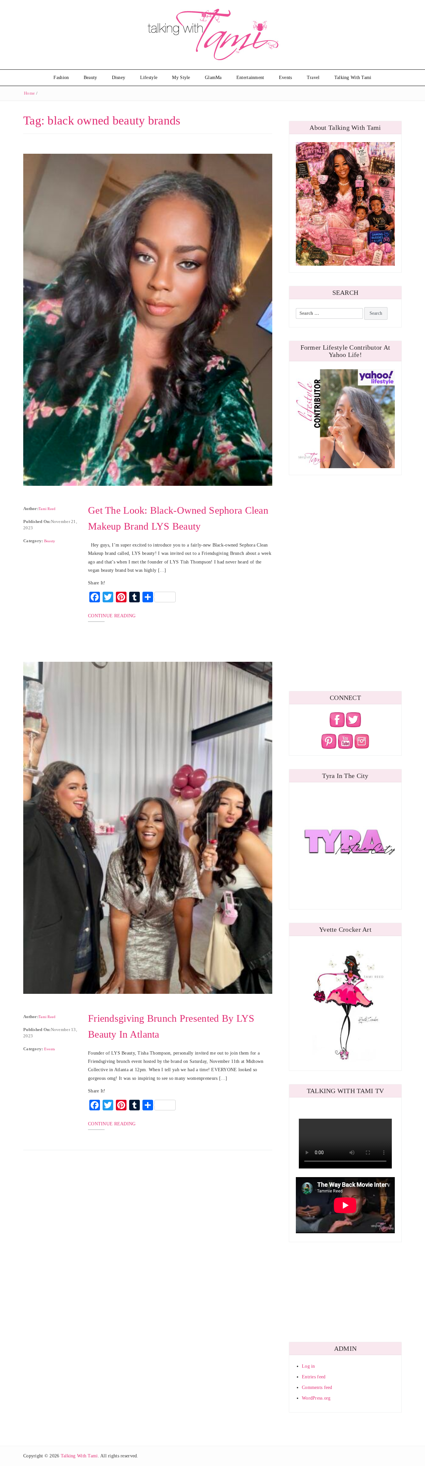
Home (29, 93)
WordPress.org (316, 1398)
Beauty (90, 77)
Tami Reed (47, 509)
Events (285, 77)
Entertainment (250, 77)
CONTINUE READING (111, 615)
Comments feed (317, 1387)
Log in (308, 1366)
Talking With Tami (353, 77)
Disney (119, 77)
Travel (313, 77)
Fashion (61, 77)
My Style (181, 77)
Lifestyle (149, 77)
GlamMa (213, 77)
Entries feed (313, 1376)
